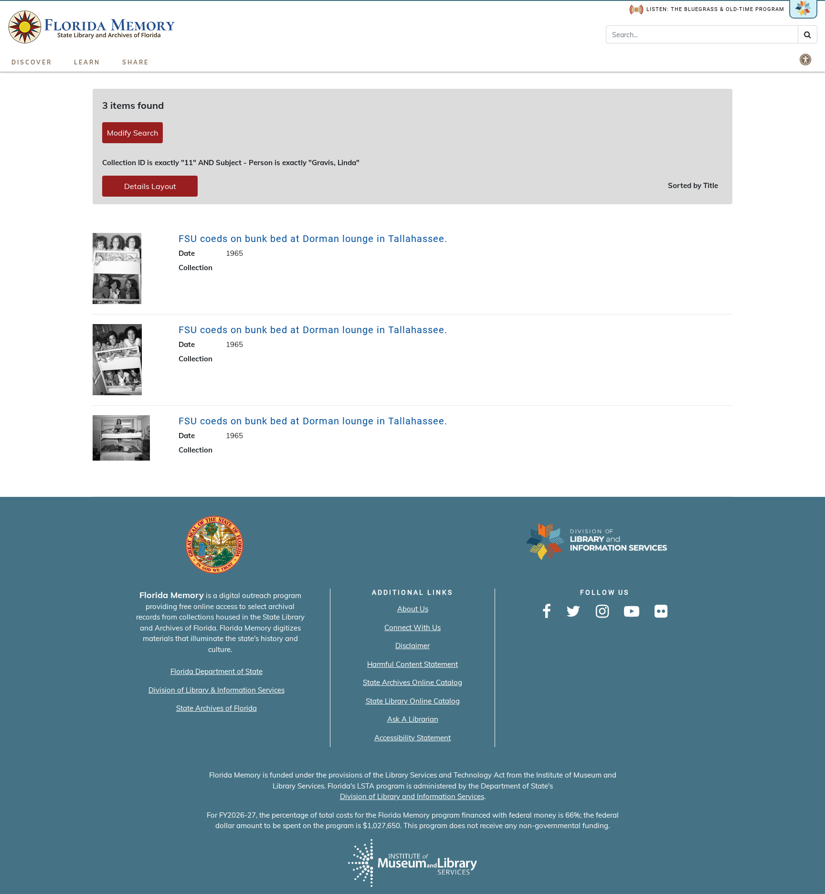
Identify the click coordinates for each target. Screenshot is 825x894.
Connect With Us (412, 627)
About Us (412, 608)
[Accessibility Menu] (806, 59)
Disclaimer (412, 645)
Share (135, 62)
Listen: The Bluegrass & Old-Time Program (715, 9)
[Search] (807, 34)
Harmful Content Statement (412, 664)
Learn (87, 62)
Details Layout (150, 186)
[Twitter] (573, 612)
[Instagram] (602, 612)
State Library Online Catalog (413, 700)
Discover (31, 62)
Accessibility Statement (412, 737)
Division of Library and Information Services (412, 796)
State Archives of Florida (216, 708)
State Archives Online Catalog (412, 682)
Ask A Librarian (412, 719)
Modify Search (132, 132)
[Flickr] (661, 612)
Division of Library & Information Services (216, 689)
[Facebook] (547, 612)
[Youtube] (631, 612)
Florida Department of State (216, 671)
